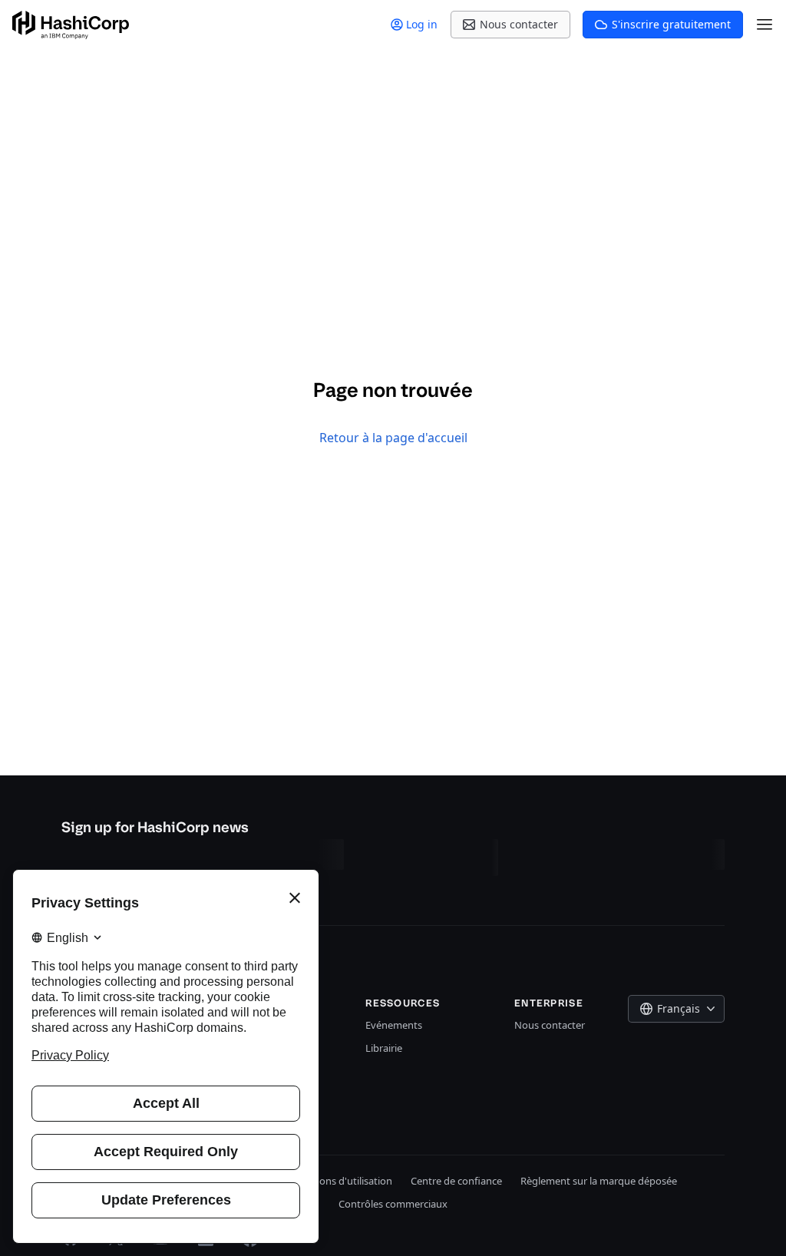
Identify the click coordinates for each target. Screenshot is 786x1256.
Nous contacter (549, 1025)
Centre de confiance (456, 1181)
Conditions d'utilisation (339, 1181)
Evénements (393, 1025)
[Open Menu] (764, 24)
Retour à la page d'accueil (393, 437)
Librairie (383, 1048)
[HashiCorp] (70, 25)
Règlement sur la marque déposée (598, 1181)
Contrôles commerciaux (393, 1204)
